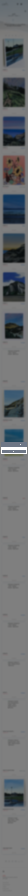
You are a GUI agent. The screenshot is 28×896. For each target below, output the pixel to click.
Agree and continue (14, 451)
